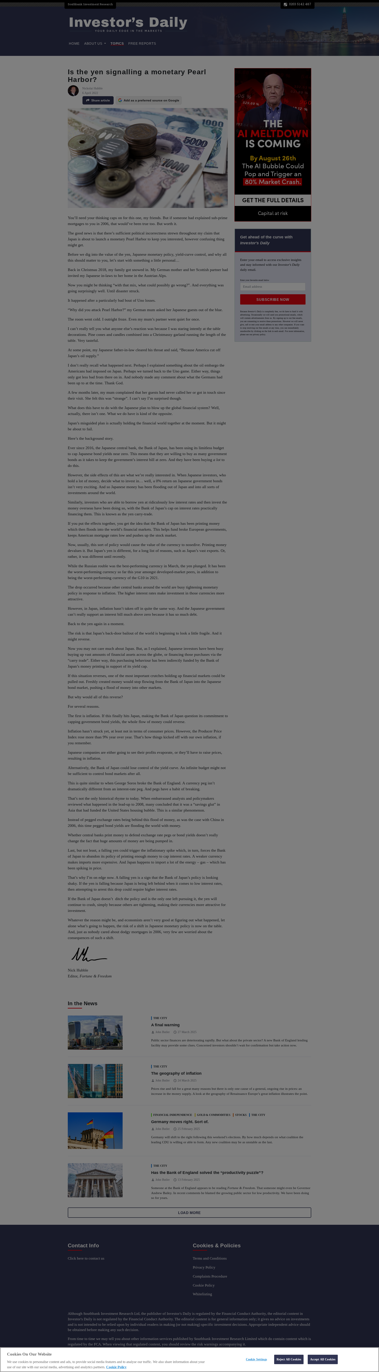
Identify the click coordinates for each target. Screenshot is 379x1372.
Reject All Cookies (289, 1359)
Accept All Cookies (323, 1359)
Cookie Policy (116, 1367)
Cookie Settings (256, 1359)
